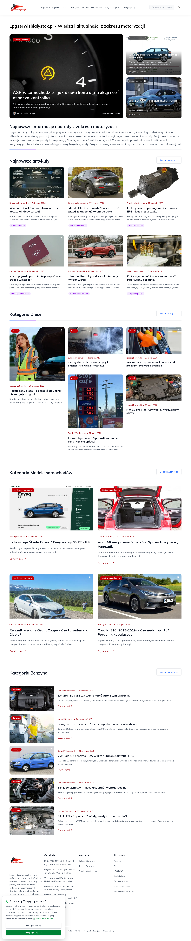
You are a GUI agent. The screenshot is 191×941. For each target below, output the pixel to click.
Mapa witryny (108, 931)
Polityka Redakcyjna (91, 931)
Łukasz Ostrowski (18, 271)
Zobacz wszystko (169, 160)
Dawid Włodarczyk (18, 203)
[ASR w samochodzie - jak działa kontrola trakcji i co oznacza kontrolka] (66, 76)
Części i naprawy (113, 7)
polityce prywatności (43, 918)
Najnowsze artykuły (50, 7)
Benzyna (75, 7)
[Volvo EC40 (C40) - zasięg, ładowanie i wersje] (153, 97)
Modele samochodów (92, 7)
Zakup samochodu (77, 225)
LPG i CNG (118, 871)
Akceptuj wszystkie (33, 932)
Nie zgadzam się (33, 925)
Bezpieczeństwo (21, 39)
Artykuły (49, 855)
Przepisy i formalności (138, 38)
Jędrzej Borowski (134, 358)
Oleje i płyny (129, 7)
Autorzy (84, 855)
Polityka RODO (74, 931)
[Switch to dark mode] (178, 7)
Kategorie (120, 855)
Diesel (65, 7)
